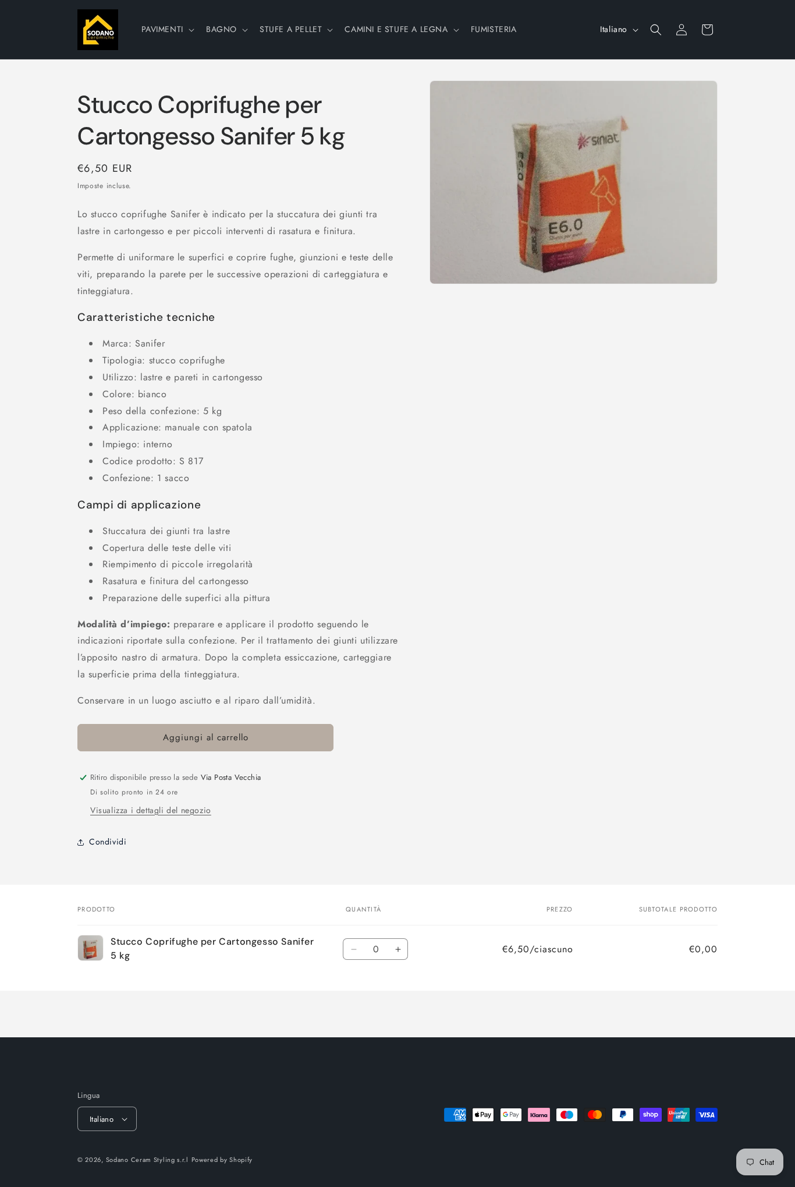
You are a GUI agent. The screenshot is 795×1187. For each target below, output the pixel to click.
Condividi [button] (107, 841)
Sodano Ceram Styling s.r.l (147, 1159)
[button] (166, 29)
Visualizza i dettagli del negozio (150, 810)
